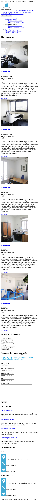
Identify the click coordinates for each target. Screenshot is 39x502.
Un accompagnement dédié (9, 438)
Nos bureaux (6, 71)
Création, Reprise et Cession (13, 31)
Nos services (8, 29)
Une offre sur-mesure (7, 410)
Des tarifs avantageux (8, 419)
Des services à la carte (8, 428)
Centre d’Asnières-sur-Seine (16, 22)
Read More (4, 98)
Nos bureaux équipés (11, 19)
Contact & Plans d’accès (12, 32)
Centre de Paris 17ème (15, 21)
